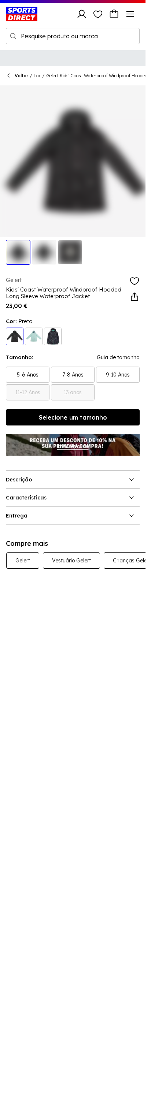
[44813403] (14, 336)
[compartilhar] (134, 297)
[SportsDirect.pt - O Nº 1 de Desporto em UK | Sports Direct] (21, 14)
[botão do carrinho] (114, 14)
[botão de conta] (82, 14)
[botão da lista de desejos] (98, 14)
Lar (37, 75)
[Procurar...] (13, 36)
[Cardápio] (130, 14)
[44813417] (34, 336)
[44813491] (53, 336)
